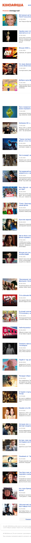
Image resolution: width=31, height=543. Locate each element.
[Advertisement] (15, 58)
